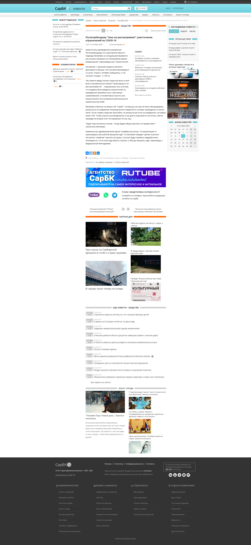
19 (171, 143)
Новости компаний (104, 520)
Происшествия (118, 15)
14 (179, 139)
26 (171, 146)
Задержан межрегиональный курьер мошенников (116, 328)
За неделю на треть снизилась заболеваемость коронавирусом (148, 59)
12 (171, 139)
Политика (88, 15)
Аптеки (68, 2)
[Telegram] (90, 153)
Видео (92, 2)
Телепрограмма (177, 514)
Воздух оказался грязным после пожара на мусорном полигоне (122, 370)
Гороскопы (176, 509)
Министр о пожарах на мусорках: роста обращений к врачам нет (148, 68)
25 (195, 143)
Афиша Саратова (178, 492)
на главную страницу (104, 162)
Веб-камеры (146, 2)
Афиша (173, 2)
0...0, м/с (142, 8)
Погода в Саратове (66, 514)
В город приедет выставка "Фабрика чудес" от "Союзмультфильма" (67, 50)
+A (107, 30)
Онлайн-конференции (68, 525)
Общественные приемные (69, 531)
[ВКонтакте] (87, 153)
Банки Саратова (102, 525)
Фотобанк (63, 520)
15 (183, 139)
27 (175, 146)
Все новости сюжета (143, 95)
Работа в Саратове (103, 503)
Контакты (151, 464)
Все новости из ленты (101, 382)
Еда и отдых (176, 497)
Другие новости (177, 531)
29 (175, 132)
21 (179, 143)
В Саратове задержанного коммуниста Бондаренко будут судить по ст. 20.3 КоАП (65, 34)
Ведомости (175, 520)
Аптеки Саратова (141, 503)
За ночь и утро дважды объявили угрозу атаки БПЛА (66, 25)
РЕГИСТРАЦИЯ (178, 8)
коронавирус (93, 158)
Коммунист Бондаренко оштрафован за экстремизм (64, 77)
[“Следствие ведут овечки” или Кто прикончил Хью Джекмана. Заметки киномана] (147, 403)
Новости (59, 2)
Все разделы (192, 2)
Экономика (101, 15)
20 (175, 143)
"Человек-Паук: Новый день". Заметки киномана (105, 417)
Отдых (164, 2)
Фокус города (182, 15)
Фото (100, 2)
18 (195, 139)
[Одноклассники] (94, 153)
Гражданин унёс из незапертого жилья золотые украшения (121, 363)
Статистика (118, 464)
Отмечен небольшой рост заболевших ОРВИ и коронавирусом (145, 78)
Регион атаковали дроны (105, 349)
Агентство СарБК (65, 503)
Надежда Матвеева (137, 158)
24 (191, 143)
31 (191, 146)
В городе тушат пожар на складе (182, 43)
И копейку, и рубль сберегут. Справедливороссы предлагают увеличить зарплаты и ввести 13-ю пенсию (146, 414)
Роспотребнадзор (107, 158)
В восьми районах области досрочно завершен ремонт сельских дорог (126, 335)
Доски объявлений (104, 509)
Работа (116, 2)
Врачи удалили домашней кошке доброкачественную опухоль (122, 356)
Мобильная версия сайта (125, 538)
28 (171, 132)
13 (175, 139)
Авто (137, 2)
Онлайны (167, 15)
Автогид (99, 497)
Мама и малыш (140, 509)
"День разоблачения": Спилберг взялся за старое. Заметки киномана (146, 437)
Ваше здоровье (140, 497)
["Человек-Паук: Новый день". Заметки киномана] (105, 402)
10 (191, 136)
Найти (193, 71)
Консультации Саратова (143, 514)
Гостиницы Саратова (179, 503)
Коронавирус (60, 15)
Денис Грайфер (121, 158)
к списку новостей (121, 162)
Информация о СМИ (64, 475)
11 (195, 136)
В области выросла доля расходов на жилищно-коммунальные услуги (125, 342)
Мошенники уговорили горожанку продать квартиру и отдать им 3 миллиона (129, 377)
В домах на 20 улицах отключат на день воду (114, 321)
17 (191, 139)
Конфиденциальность (135, 464)
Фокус (107, 2)
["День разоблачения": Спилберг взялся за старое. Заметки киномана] (147, 447)
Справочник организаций (107, 514)
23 (187, 143)
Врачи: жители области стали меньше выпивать (65, 57)
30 (179, 132)
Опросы (155, 15)
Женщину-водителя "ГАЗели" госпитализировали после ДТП (101, 210)
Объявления (127, 2)
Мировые (75, 15)
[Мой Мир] (98, 153)
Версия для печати (158, 30)
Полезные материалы (180, 525)
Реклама (108, 464)
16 (187, 139)
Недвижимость (80, 2)
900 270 (168, 469)
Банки (156, 2)
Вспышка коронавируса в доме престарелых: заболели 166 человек (148, 210)
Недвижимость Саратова (106, 492)
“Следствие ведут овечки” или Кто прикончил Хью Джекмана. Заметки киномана (147, 393)
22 (183, 143)
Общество (133, 15)
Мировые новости (66, 497)
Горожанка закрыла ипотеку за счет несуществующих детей (121, 314)
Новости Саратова (66, 492)
